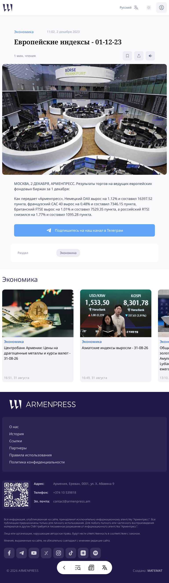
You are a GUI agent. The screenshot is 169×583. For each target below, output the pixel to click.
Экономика (68, 253)
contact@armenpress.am (71, 501)
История (16, 433)
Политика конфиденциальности (37, 462)
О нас (14, 426)
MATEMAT (154, 570)
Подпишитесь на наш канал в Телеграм (89, 230)
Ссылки (15, 440)
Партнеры (18, 448)
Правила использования (30, 455)
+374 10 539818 (64, 492)
